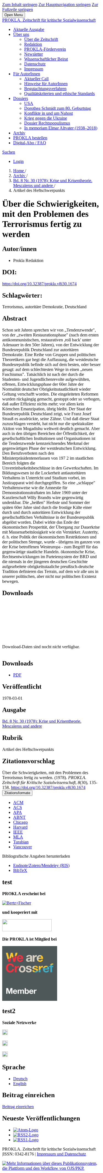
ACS (17, 807)
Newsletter (33, 54)
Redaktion (33, 44)
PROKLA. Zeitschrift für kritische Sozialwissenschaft (49, 20)
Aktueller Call (36, 78)
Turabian (21, 842)
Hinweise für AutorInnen (46, 83)
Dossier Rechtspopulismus (47, 123)
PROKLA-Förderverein (45, 49)
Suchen (8, 152)
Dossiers (20, 98)
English (19, 1083)
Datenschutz (35, 64)
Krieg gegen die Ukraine (45, 118)
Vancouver (22, 847)
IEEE (18, 832)
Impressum (33, 69)
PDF (17, 675)
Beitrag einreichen (18, 1106)
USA (28, 103)
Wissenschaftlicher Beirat (46, 59)
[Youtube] (5, 1055)
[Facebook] (5, 1033)
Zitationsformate (17, 793)
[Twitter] (5, 1044)
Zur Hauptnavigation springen (64, 4)
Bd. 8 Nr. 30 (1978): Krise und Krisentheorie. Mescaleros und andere (52, 183)
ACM (18, 802)
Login (18, 161)
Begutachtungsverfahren (45, 88)
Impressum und (51, 1154)
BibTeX (20, 870)
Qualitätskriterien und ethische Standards (59, 93)
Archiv (19, 133)
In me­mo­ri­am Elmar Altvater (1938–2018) (60, 128)
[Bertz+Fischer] (16, 903)
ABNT (19, 817)
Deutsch (20, 1078)
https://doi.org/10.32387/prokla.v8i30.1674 (39, 283)
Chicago (20, 822)
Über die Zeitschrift (41, 39)
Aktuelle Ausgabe (28, 29)
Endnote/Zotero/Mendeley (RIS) (41, 865)
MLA (18, 837)
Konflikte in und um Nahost (48, 113)
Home (19, 170)
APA (17, 812)
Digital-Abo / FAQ (29, 142)
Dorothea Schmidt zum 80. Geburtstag (57, 108)
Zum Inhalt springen (19, 4)
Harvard (20, 827)
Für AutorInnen (26, 73)
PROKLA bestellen (30, 138)
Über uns (21, 34)
